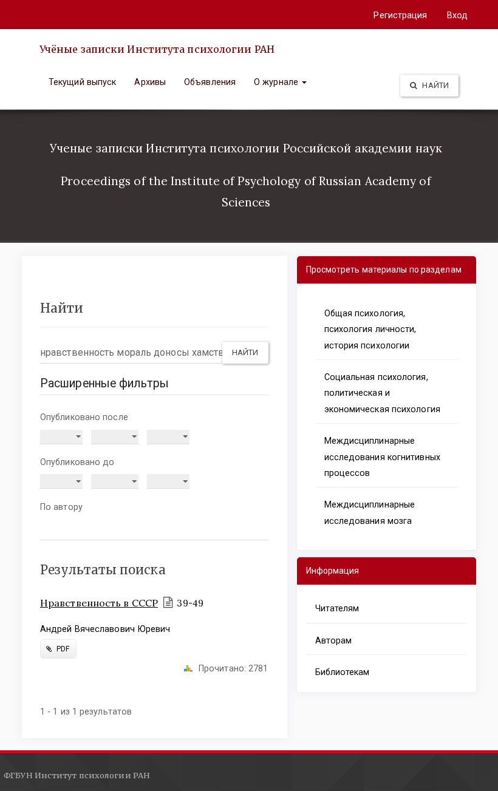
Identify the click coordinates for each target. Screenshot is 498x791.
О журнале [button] (277, 82)
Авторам (333, 640)
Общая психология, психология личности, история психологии (370, 329)
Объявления (210, 82)
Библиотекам (342, 672)
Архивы (150, 82)
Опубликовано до (77, 462)
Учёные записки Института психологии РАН (157, 49)
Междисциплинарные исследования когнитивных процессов (382, 457)
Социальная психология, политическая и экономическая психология (382, 393)
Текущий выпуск (82, 82)
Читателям (337, 608)
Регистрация (400, 15)
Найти (434, 85)
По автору (61, 507)
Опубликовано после (84, 417)
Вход (457, 15)
